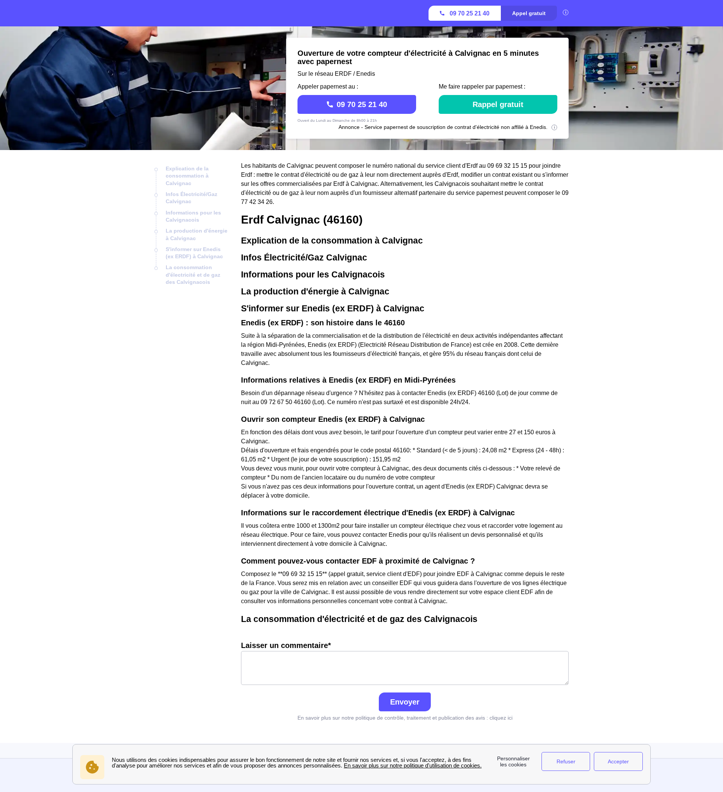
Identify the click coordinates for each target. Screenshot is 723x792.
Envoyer (404, 702)
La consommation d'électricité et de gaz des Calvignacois (193, 274)
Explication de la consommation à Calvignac (187, 175)
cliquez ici (501, 718)
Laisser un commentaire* (286, 645)
